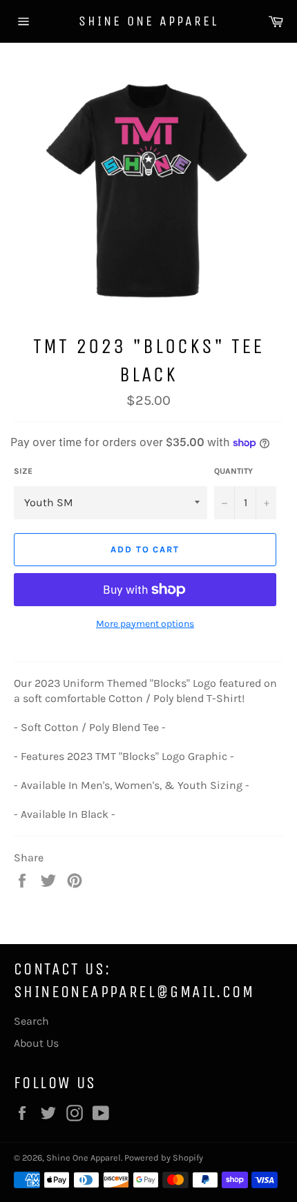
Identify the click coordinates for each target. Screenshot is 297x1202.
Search (31, 1021)
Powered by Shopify (163, 1157)
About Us (36, 1043)
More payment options (145, 624)
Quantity (233, 471)
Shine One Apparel (148, 21)
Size (23, 471)
